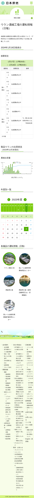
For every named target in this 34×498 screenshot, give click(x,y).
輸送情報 (7, 438)
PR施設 (29, 369)
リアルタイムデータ (7, 399)
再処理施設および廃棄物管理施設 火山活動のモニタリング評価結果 (20, 392)
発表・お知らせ (18, 447)
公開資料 (7, 434)
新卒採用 (29, 403)
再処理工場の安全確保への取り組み (19, 383)
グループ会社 (7, 367)
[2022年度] (8, 199)
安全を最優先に (18, 378)
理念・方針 (7, 354)
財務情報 (6, 365)
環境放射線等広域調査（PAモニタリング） (8, 412)
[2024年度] (25, 199)
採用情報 (28, 401)
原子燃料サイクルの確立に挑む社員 (19, 356)
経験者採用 (30, 405)
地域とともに (18, 429)
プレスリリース (18, 450)
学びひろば (30, 376)
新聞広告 (29, 356)
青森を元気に (19, 440)
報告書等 (7, 436)
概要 (5, 372)
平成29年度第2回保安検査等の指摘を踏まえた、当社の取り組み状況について (19, 483)
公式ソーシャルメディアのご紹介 (30, 396)
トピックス (17, 452)
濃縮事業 (7, 374)
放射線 (30, 387)
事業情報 (17, 14)
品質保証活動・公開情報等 (7, 425)
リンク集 (28, 422)
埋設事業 (7, 376)
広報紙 (28, 358)
